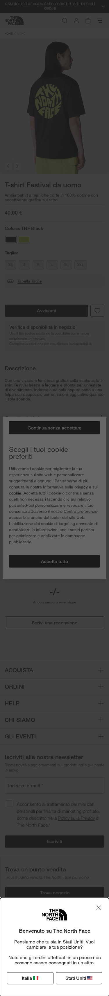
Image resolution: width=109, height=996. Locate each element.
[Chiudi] (98, 907)
